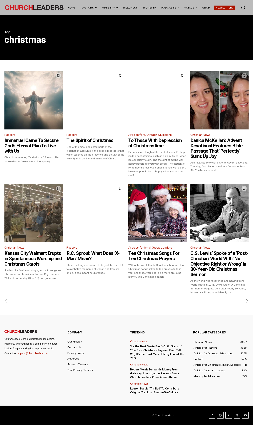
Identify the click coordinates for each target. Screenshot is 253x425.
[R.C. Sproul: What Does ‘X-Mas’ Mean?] (95, 213)
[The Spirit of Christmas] (95, 100)
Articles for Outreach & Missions (150, 135)
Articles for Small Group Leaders (150, 247)
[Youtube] (245, 415)
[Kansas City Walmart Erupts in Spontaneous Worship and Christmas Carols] (33, 213)
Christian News (200, 135)
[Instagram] (220, 415)
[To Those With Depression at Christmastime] (157, 100)
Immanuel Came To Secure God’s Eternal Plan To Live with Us (31, 146)
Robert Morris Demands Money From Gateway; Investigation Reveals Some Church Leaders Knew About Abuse (154, 373)
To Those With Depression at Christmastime (155, 143)
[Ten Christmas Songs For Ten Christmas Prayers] (157, 213)
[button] (243, 7)
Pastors (9, 135)
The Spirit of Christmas (89, 140)
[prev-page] (7, 301)
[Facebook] (212, 415)
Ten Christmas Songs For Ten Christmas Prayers (153, 255)
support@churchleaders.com (33, 353)
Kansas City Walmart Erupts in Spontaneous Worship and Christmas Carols (33, 258)
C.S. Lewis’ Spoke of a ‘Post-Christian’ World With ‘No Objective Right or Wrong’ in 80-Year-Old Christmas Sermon (219, 263)
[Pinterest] (228, 415)
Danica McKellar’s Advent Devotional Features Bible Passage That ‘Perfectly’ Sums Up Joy (216, 148)
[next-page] (246, 301)
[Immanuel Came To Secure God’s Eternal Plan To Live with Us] (33, 100)
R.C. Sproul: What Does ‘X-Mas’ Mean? (93, 255)
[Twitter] (237, 415)
